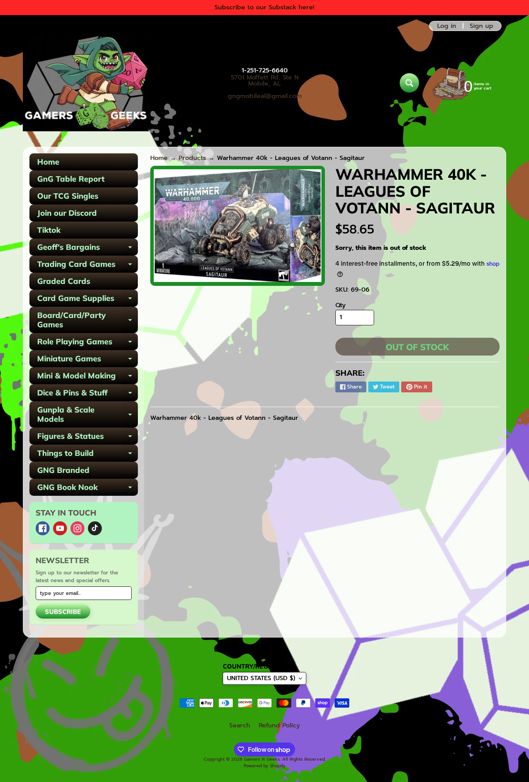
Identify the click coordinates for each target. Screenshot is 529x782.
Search (239, 725)
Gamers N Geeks (262, 759)
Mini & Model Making (87, 377)
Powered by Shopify (264, 766)
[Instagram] (77, 528)
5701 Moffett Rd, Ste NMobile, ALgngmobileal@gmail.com (265, 86)
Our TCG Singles (67, 196)
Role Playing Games (87, 343)
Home (48, 162)
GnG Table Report (71, 179)
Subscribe (63, 611)
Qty (340, 305)
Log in (446, 26)
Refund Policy (279, 725)
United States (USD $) (261, 678)
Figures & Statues (87, 438)
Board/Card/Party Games (87, 320)
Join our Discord (67, 213)
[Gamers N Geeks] (86, 82)
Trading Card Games (87, 266)
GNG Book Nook (87, 489)
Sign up (481, 26)
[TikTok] (95, 528)
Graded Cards (63, 281)
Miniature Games (87, 360)
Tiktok (48, 230)
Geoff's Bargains (87, 249)
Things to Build (87, 455)
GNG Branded (63, 470)
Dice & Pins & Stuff (87, 394)
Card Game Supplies (87, 300)
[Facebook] (43, 528)
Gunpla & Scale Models (87, 415)
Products (192, 158)
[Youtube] (60, 528)
